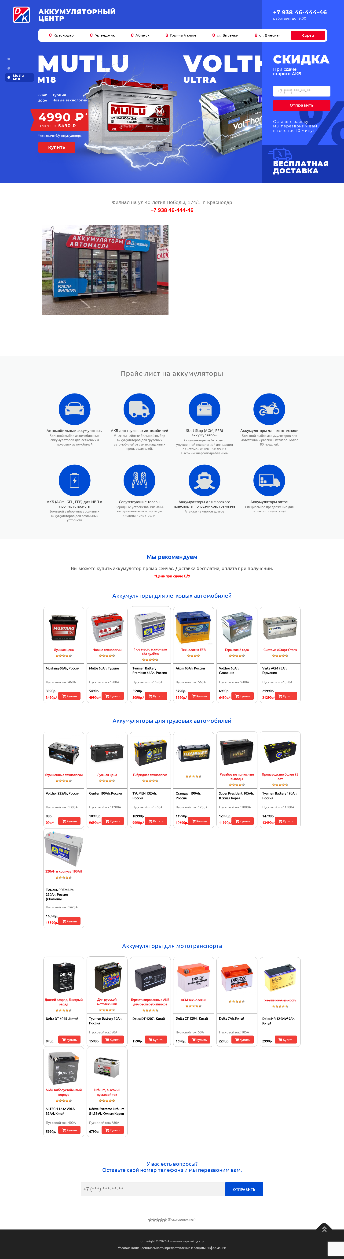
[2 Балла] (154, 1220)
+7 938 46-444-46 (300, 12)
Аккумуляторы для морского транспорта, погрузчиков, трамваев (204, 503)
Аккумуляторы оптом (269, 501)
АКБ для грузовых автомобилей (139, 430)
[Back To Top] (324, 1229)
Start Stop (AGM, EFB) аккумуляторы (204, 432)
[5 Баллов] (165, 1220)
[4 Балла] (161, 1220)
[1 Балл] (150, 1220)
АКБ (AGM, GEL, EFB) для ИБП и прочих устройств (74, 503)
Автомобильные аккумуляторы (74, 430)
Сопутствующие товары (139, 501)
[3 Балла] (158, 1220)
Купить (71, 696)
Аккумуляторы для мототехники (269, 430)
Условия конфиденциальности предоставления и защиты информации (172, 1247)
